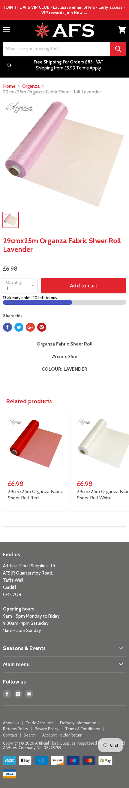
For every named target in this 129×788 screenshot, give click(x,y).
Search (30, 735)
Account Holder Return (62, 735)
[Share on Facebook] (7, 327)
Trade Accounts (39, 722)
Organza (31, 86)
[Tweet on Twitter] (18, 327)
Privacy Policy (46, 728)
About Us (11, 722)
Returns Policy (15, 728)
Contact (10, 735)
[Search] (118, 49)
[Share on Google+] (30, 327)
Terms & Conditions (82, 728)
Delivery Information (78, 722)
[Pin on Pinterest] (41, 327)
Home (9, 86)
